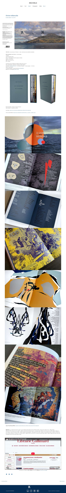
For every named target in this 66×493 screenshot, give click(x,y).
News (44, 6)
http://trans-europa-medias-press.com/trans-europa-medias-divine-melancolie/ (27, 425)
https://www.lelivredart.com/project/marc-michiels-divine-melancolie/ (20, 110)
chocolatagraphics (21, 68)
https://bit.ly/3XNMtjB (43, 470)
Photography (35, 6)
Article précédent (4, 481)
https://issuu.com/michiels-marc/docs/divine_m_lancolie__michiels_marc (24, 112)
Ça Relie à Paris (16, 69)
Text (25, 6)
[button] (6, 474)
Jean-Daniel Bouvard (13, 65)
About (21, 6)
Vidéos (40, 6)
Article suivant (62, 481)
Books (29, 6)
